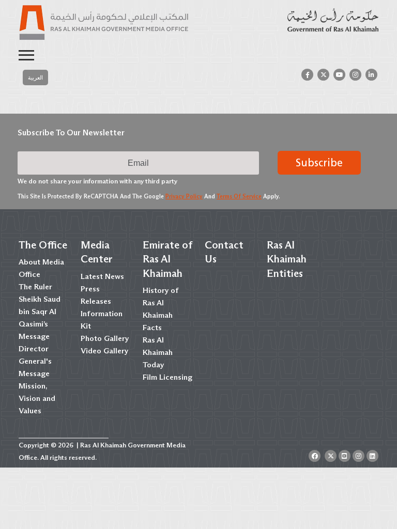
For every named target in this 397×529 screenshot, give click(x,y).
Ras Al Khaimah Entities (287, 259)
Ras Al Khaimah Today (158, 352)
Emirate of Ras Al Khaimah (167, 259)
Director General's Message (35, 361)
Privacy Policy (184, 196)
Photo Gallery (105, 338)
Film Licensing (167, 377)
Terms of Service (239, 196)
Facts (152, 327)
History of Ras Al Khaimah (161, 303)
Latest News (102, 276)
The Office (43, 245)
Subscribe (319, 163)
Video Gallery (104, 350)
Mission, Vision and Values (37, 398)
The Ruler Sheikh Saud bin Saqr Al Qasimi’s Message (39, 311)
